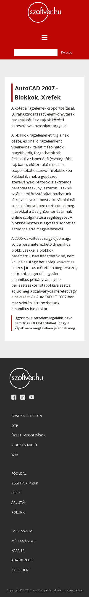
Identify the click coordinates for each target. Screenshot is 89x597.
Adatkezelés (22, 560)
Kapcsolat (20, 570)
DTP (14, 425)
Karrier (17, 550)
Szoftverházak (24, 483)
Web (14, 454)
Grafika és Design (26, 416)
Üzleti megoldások (28, 435)
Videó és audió (24, 445)
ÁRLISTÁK (18, 502)
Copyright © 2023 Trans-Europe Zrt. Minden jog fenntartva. (45, 590)
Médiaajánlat (23, 541)
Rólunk (18, 512)
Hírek (16, 493)
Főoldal (18, 473)
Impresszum (21, 531)
